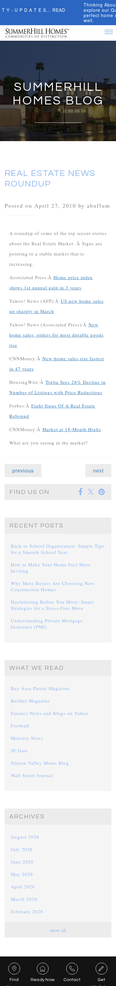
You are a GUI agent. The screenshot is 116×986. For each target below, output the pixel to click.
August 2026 (25, 837)
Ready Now (42, 980)
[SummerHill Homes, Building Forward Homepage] (37, 31)
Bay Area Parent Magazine (40, 688)
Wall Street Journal (32, 775)
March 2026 (24, 899)
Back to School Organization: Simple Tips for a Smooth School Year (57, 549)
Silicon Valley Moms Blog (40, 763)
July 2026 (22, 849)
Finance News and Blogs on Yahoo (49, 713)
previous (23, 470)
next (98, 470)
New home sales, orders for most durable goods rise (56, 334)
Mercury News (27, 738)
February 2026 (27, 911)
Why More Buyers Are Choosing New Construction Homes (52, 586)
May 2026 (22, 874)
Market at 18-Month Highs (71, 429)
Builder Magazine (30, 701)
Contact (71, 980)
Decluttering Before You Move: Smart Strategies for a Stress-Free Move (52, 605)
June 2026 (22, 862)
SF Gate (19, 750)
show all (58, 930)
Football (20, 725)
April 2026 (23, 886)
